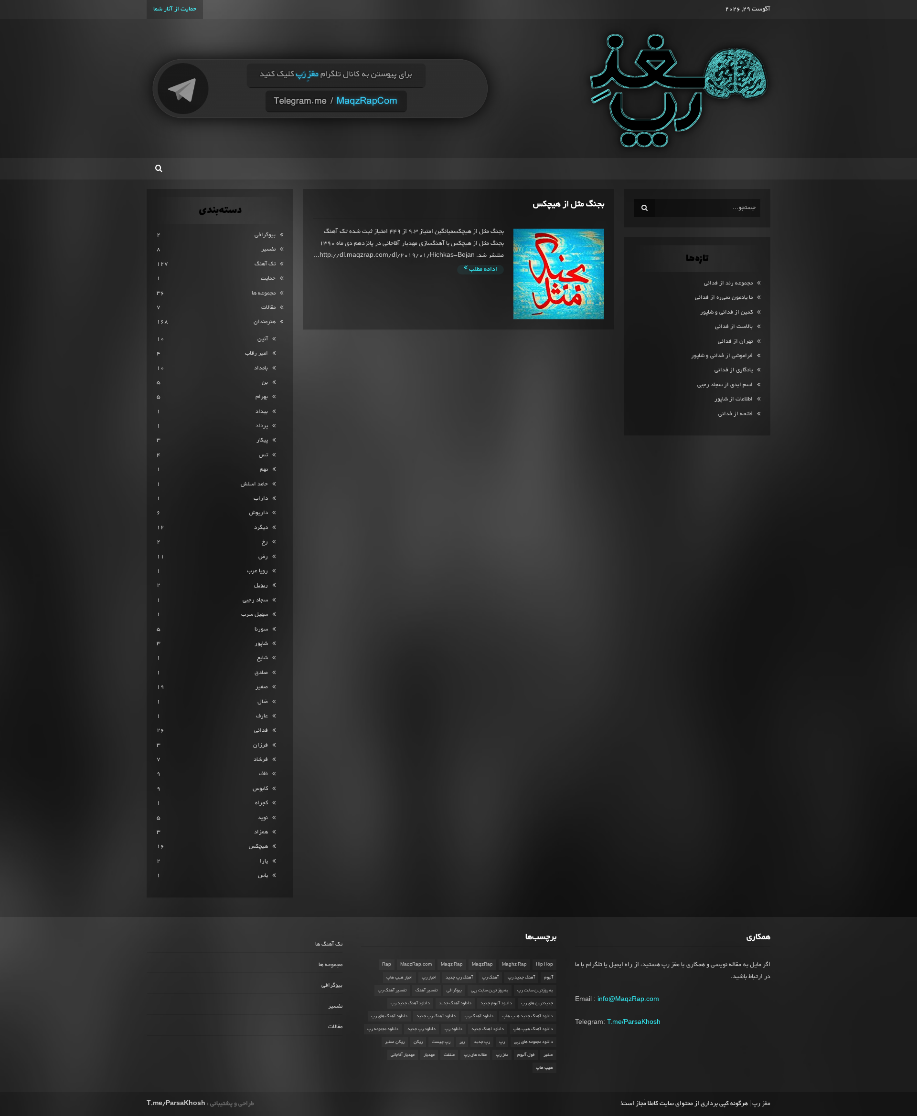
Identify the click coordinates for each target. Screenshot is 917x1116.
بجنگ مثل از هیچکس (568, 204)
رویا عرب (257, 571)
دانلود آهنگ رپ (479, 1016)
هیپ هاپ (544, 1067)
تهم (264, 469)
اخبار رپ (429, 977)
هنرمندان (265, 322)
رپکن (418, 1042)
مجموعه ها (264, 293)
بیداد (262, 412)
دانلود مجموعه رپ (382, 1029)
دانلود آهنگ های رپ (389, 1016)
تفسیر (268, 249)
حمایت (268, 278)
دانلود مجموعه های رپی (533, 1042)
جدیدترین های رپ (537, 1003)
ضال (262, 702)
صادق (261, 673)
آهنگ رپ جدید (459, 977)
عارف (262, 716)
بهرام (262, 397)
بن (265, 382)
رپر (462, 1042)
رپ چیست (441, 1042)
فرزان (260, 745)
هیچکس (258, 846)
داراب (261, 498)
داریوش (258, 513)
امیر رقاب (256, 353)
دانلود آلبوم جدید (496, 1003)
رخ (265, 542)
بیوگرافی (265, 235)
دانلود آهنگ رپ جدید (436, 1016)
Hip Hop (544, 964)
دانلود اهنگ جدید (487, 1029)
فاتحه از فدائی (735, 414)
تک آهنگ (265, 264)
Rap (386, 964)
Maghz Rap (514, 964)
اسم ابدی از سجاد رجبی (725, 385)
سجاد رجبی (255, 600)
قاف (263, 774)
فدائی (261, 730)
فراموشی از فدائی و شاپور (722, 356)
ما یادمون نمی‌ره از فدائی (724, 298)
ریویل (261, 585)
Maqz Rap (452, 964)
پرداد (262, 426)
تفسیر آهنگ (426, 990)
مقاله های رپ (475, 1055)
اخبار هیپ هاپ (399, 977)
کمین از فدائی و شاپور (726, 312)
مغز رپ (502, 1055)
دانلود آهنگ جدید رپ (410, 1003)
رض (263, 557)
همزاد (261, 832)
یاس (263, 876)
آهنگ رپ (490, 977)
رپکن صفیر (395, 1042)
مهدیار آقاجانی (403, 1055)
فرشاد (261, 760)
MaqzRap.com (416, 964)
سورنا (261, 629)
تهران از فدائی (735, 341)
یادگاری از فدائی (733, 370)
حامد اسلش (254, 484)
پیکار (262, 440)
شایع (262, 658)
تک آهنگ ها (328, 944)
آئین (262, 339)
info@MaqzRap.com (628, 998)
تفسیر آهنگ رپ (392, 990)
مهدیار (429, 1055)
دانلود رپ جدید (421, 1029)
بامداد (261, 368)
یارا (264, 861)
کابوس (260, 789)
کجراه (261, 803)
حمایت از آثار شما (174, 9)
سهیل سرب (254, 614)
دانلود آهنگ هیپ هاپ (533, 1029)
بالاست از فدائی (734, 327)
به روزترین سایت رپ (535, 990)
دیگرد (261, 528)
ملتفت (449, 1055)
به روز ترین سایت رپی (489, 990)
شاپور (261, 644)
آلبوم (548, 977)
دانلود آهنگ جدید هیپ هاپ (527, 1016)
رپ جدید (482, 1042)
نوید (263, 818)
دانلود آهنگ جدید (455, 1003)
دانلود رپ (453, 1029)
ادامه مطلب (482, 269)
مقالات (268, 308)
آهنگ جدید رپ (521, 977)
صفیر (262, 687)
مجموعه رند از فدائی (728, 283)
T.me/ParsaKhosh (634, 1021)
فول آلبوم (525, 1055)
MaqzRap (482, 964)
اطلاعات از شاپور (733, 399)
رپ (502, 1042)
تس (263, 455)
